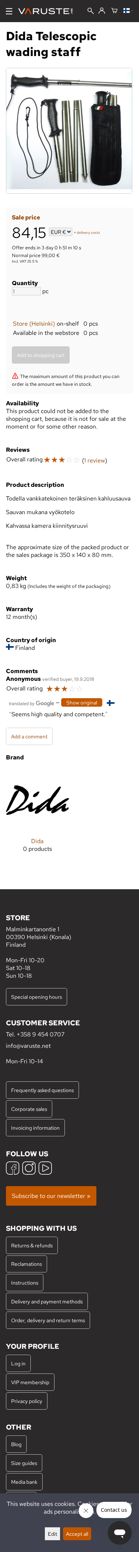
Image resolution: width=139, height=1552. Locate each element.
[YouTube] (45, 1169)
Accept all (77, 1533)
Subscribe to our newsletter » (51, 1196)
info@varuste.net (28, 1046)
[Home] (48, 11)
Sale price (26, 217)
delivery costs (88, 232)
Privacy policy (26, 1400)
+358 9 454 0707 (40, 1034)
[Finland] (128, 11)
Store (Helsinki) (34, 324)
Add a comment (29, 736)
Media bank (24, 1481)
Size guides (24, 1462)
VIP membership (30, 1382)
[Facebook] (12, 1169)
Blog (16, 1444)
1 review (94, 460)
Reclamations (26, 1263)
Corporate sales (29, 1108)
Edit (52, 1533)
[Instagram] (29, 1169)
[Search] (90, 11)
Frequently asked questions (42, 1090)
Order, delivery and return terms (48, 1320)
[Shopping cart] (114, 11)
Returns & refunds (32, 1245)
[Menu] (9, 11)
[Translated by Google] (31, 703)
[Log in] (101, 11)
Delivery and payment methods (47, 1301)
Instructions (24, 1282)
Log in (18, 1363)
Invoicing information (35, 1127)
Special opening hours (36, 996)
